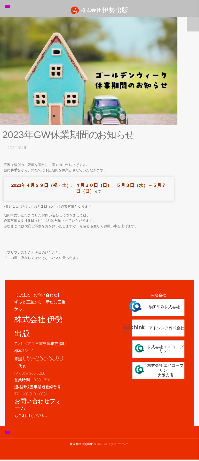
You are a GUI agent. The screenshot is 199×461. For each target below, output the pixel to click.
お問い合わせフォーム (38, 405)
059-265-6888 (43, 358)
